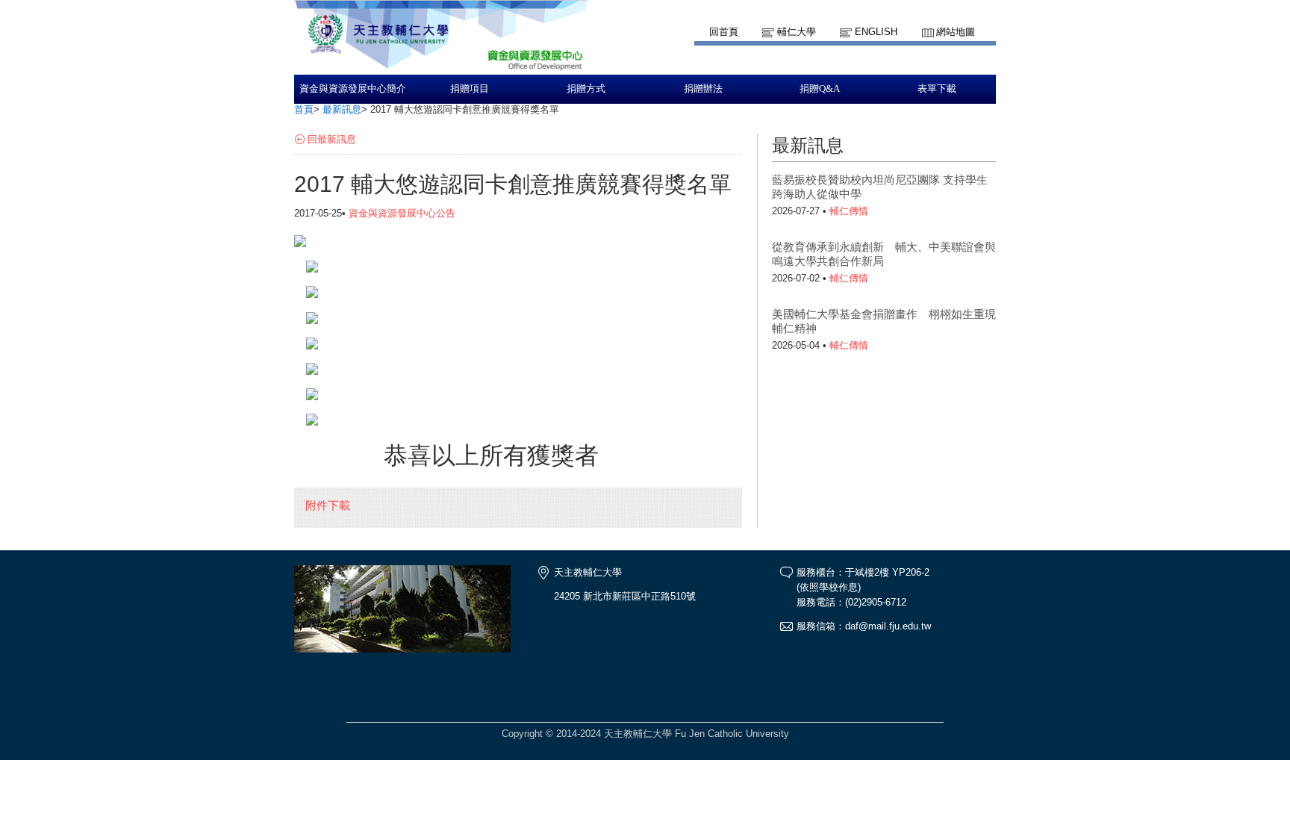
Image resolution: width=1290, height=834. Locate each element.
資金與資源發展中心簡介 (352, 89)
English (876, 31)
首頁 (304, 109)
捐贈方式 (586, 89)
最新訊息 (341, 109)
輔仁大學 (796, 31)
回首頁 (723, 31)
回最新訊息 (332, 139)
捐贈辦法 (703, 89)
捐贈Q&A (820, 89)
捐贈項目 (469, 89)
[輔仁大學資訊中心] (440, 67)
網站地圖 (955, 31)
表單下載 (936, 89)
